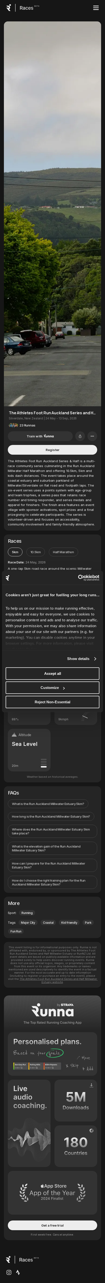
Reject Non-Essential (52, 702)
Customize (50, 688)
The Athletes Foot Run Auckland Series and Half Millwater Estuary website (59, 980)
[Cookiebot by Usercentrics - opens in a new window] (78, 578)
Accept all (52, 673)
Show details (78, 659)
